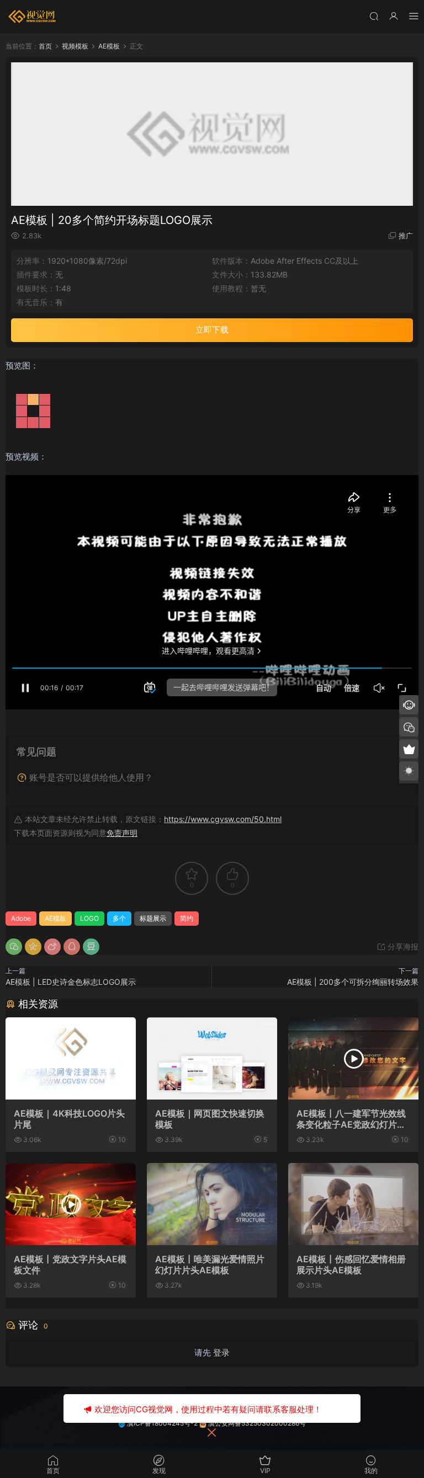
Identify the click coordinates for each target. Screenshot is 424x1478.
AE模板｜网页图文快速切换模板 (209, 1119)
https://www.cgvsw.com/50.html (223, 819)
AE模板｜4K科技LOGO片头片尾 (69, 1119)
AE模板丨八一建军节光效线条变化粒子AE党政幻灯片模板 (351, 1119)
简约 (186, 918)
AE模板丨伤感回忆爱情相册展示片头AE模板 (351, 1264)
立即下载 (212, 329)
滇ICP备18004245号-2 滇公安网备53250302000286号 (215, 1423)
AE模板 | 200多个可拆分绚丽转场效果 (352, 981)
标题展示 (153, 918)
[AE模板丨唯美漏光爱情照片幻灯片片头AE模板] (212, 1204)
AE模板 (55, 918)
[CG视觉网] (33, 16)
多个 (119, 918)
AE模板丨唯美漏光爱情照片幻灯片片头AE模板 (209, 1264)
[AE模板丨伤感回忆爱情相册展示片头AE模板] (353, 1204)
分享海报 (401, 946)
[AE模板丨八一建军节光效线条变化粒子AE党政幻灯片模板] (353, 1058)
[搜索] (374, 15)
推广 (406, 235)
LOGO (89, 918)
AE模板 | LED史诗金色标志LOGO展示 (71, 981)
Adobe (21, 918)
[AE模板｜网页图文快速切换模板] (212, 1058)
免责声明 (122, 832)
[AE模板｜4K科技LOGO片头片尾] (71, 1058)
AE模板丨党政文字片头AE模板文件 (70, 1264)
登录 (221, 1352)
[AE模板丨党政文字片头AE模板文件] (71, 1204)
